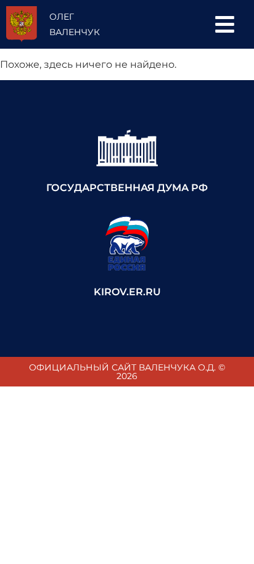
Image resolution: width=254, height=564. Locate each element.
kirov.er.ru (127, 292)
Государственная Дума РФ (127, 188)
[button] (224, 24)
